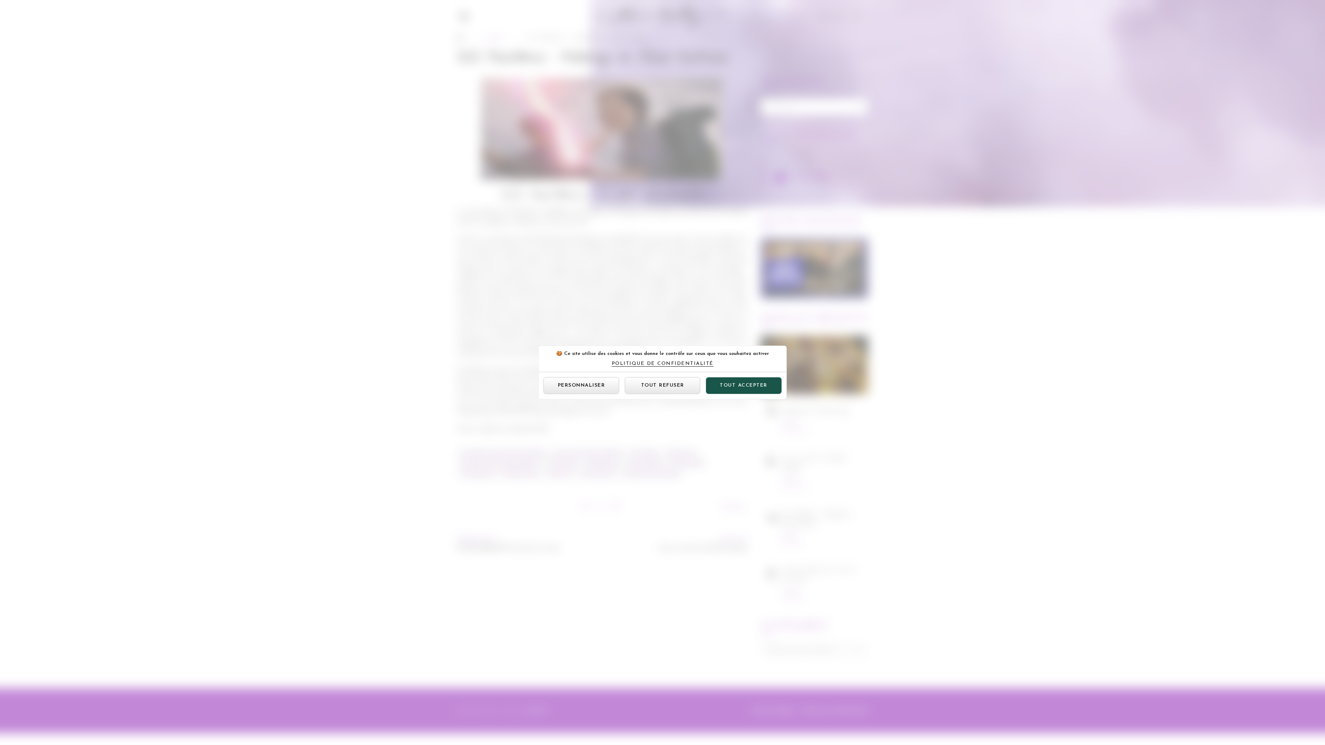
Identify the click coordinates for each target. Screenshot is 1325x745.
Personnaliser (581, 385)
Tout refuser (662, 385)
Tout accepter (743, 385)
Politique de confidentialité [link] (663, 363)
